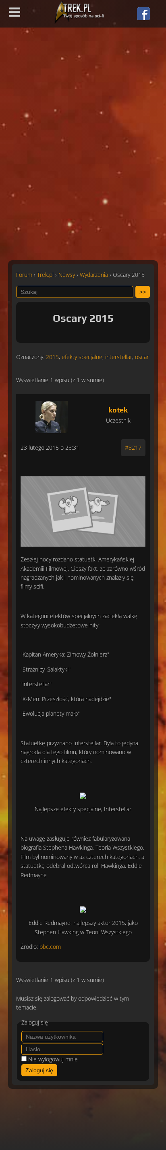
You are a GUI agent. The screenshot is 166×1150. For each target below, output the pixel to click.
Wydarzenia (94, 274)
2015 (52, 357)
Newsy (66, 274)
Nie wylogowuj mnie (53, 1059)
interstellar (118, 357)
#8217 (133, 447)
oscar (142, 357)
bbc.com (50, 946)
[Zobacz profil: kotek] (52, 415)
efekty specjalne (82, 357)
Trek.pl (45, 274)
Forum (24, 274)
